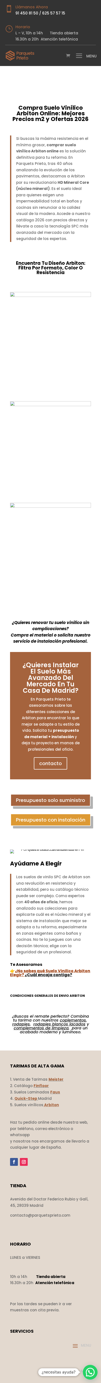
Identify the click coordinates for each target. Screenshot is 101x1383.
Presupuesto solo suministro (50, 800)
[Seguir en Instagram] (24, 1162)
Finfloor (41, 1085)
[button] (90, 1372)
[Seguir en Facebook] (14, 1162)
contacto (50, 763)
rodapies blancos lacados (59, 1024)
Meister (56, 1079)
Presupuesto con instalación (50, 819)
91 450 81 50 (26, 13)
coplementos (73, 1020)
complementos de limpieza (41, 1028)
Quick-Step (25, 1098)
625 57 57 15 (53, 13)
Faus (55, 1092)
